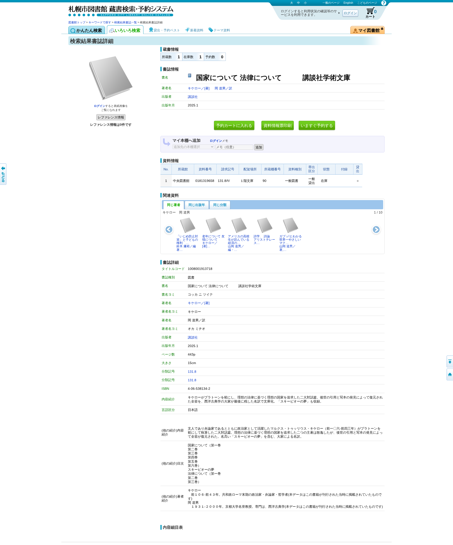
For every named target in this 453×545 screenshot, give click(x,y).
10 (380, 212)
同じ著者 (173, 205)
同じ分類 (219, 205)
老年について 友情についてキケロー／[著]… (213, 241)
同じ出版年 (197, 205)
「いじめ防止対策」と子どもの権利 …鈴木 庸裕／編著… (187, 243)
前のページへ (3, 174)
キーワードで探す (99, 22)
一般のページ (331, 2)
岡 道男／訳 (223, 88)
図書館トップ (76, 22)
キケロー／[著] (199, 88)
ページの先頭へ (449, 361)
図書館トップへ (449, 374)
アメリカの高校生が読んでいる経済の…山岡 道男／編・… (238, 243)
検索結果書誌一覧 (125, 22)
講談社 (193, 97)
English (348, 2)
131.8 (192, 371)
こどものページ (367, 2)
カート (371, 13)
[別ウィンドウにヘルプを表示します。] (383, 3)
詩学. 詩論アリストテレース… (264, 240)
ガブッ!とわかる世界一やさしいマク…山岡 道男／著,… (290, 243)
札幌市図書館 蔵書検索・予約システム (118, 10)
